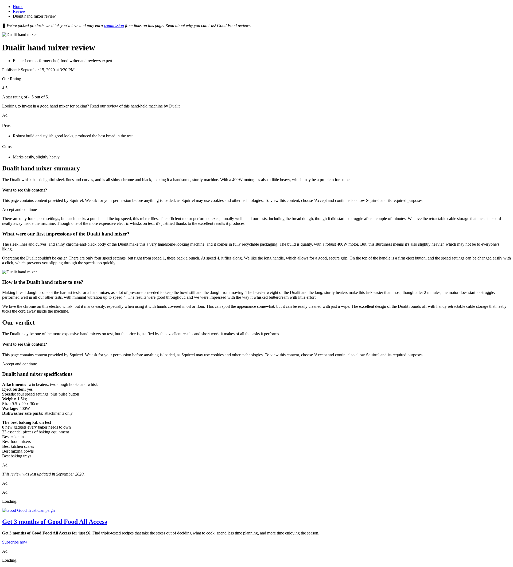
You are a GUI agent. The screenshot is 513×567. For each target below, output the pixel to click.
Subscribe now (14, 542)
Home (18, 6)
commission (114, 25)
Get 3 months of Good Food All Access (54, 521)
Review (19, 11)
